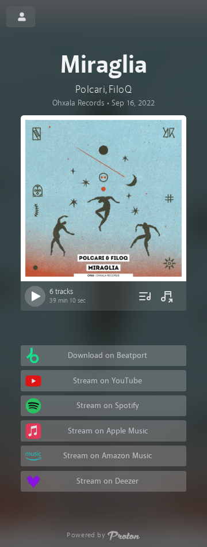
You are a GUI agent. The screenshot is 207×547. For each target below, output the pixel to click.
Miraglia (103, 65)
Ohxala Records (78, 102)
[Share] (167, 296)
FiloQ (120, 89)
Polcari (90, 89)
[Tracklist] (145, 296)
